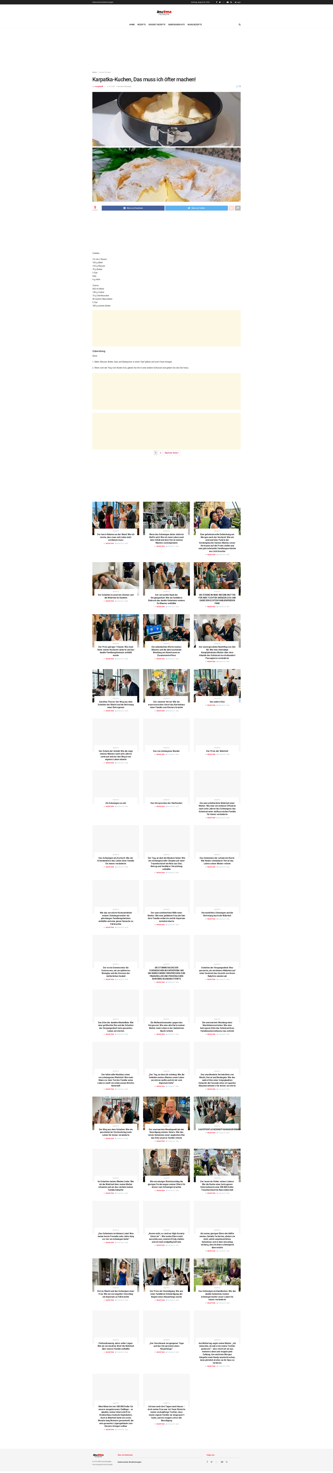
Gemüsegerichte (176, 25)
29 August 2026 (173, 546)
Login (238, 2)
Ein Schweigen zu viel (116, 803)
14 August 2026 (223, 1193)
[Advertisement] (166, 50)
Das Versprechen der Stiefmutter (166, 803)
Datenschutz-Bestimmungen (102, 2)
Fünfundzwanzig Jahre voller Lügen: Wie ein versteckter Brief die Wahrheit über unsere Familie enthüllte (116, 1346)
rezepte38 (99, 86)
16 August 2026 (122, 1034)
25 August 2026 (223, 818)
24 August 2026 (173, 925)
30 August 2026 (122, 543)
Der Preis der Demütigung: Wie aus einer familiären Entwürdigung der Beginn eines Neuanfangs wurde (166, 1294)
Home (132, 25)
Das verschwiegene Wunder (166, 751)
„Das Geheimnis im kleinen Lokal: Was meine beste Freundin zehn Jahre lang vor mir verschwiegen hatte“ (116, 1236)
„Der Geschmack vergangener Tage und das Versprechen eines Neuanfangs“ (166, 1346)
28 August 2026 (122, 659)
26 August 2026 (122, 806)
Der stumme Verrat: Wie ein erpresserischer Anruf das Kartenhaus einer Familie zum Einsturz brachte (166, 705)
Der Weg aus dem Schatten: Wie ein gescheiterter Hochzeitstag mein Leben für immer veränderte (116, 1132)
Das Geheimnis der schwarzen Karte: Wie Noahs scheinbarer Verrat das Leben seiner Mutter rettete (217, 861)
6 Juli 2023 (111, 86)
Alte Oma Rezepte (104, 1461)
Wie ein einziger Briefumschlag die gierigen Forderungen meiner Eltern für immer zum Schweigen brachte (166, 1184)
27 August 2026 (122, 763)
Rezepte (141, 25)
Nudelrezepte (195, 25)
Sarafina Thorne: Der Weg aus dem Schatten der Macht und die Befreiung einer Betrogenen (116, 705)
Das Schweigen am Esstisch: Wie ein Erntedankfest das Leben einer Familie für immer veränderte (115, 861)
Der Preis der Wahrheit (217, 751)
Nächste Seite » (172, 453)
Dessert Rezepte (157, 25)
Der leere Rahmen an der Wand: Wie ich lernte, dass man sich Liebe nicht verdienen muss (115, 537)
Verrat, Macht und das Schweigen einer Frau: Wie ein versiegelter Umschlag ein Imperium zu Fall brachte (115, 1294)
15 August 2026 (173, 1086)
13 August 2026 (122, 1352)
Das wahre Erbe (217, 702)
